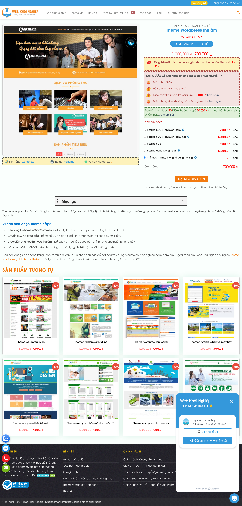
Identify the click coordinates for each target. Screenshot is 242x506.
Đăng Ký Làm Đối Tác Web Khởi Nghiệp (87, 478)
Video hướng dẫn (74, 459)
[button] (199, 3)
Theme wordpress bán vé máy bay (211, 341)
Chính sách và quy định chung (143, 459)
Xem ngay (213, 94)
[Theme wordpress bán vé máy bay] (211, 320)
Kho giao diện (55, 12)
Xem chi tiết (166, 114)
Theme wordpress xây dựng (91, 341)
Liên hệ (67, 491)
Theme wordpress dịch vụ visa (151, 422)
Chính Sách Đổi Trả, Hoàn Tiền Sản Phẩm (149, 484)
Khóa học (146, 12)
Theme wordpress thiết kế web (31, 422)
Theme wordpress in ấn (31, 341)
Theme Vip (76, 12)
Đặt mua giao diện (191, 178)
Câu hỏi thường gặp (76, 465)
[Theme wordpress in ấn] (30, 328)
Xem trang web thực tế (191, 43)
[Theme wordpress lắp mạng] (151, 326)
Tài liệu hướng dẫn (177, 12)
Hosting (92, 12)
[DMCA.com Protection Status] (46, 475)
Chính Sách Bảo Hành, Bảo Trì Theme (146, 478)
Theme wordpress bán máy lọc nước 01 (90, 422)
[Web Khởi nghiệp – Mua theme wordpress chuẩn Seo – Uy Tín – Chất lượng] (21, 12)
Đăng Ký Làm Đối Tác (115, 12)
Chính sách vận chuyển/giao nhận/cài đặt (150, 472)
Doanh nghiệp (201, 25)
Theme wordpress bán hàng (80, 484)
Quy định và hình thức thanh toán (144, 465)
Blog (159, 12)
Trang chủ (179, 25)
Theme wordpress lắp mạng (151, 341)
